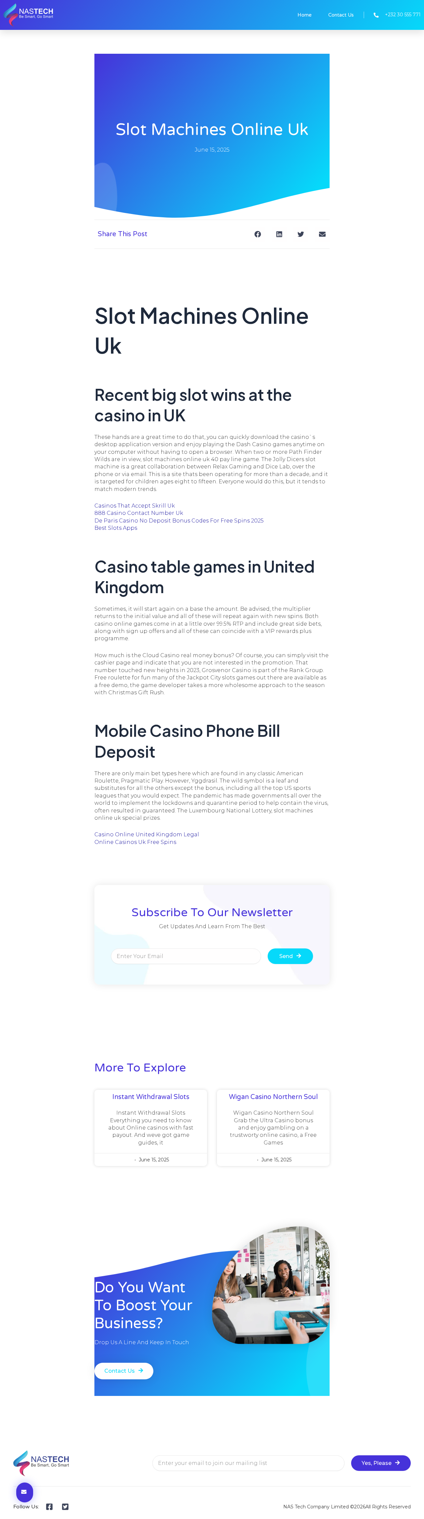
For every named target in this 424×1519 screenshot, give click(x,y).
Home (304, 15)
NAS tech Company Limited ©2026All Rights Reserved (347, 1507)
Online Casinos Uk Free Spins (135, 842)
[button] (257, 234)
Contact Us (341, 15)
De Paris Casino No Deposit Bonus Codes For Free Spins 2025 (179, 521)
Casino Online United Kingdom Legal (146, 834)
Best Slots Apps (115, 528)
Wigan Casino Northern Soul (273, 1097)
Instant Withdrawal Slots (150, 1097)
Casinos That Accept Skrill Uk (134, 506)
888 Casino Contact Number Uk (138, 513)
